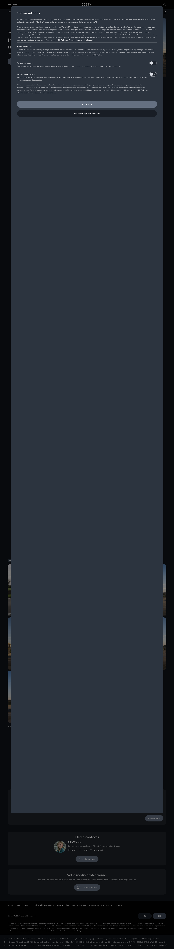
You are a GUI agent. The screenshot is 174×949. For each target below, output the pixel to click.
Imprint (90, 40)
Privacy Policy (74, 40)
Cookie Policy (60, 40)
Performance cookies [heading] (26, 74)
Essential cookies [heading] (24, 46)
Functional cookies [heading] (25, 63)
